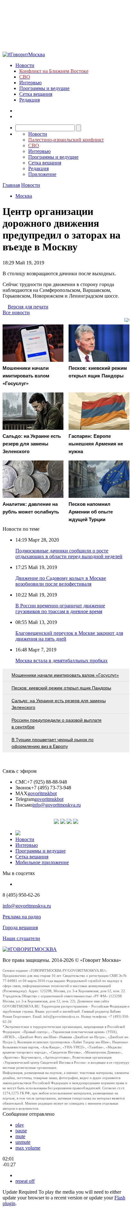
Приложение (42, 174)
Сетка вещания (35, 94)
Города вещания (20, 927)
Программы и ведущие (44, 88)
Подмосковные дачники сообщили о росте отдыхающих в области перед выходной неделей (68, 553)
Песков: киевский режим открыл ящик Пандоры (61, 687)
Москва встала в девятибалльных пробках (61, 660)
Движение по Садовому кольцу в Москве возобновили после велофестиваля (60, 581)
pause (21, 1130)
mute (20, 1136)
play (19, 1125)
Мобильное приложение (42, 862)
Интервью (30, 82)
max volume (27, 1148)
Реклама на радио (22, 916)
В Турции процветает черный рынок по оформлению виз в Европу (53, 743)
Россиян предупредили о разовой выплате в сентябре (57, 723)
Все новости (16, 312)
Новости (24, 65)
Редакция (29, 100)
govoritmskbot (42, 793)
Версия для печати (28, 306)
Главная (11, 185)
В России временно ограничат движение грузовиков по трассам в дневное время (60, 608)
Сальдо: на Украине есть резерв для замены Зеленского (59, 704)
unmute (22, 1142)
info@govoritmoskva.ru (56, 805)
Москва (23, 196)
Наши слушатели (21, 938)
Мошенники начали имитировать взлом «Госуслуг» (65, 675)
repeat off (25, 1181)
